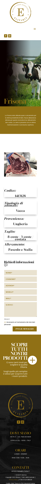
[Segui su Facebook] (5, 35)
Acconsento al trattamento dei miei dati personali (19, 323)
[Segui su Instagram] (9, 35)
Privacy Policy (13, 480)
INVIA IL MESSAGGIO (25, 329)
